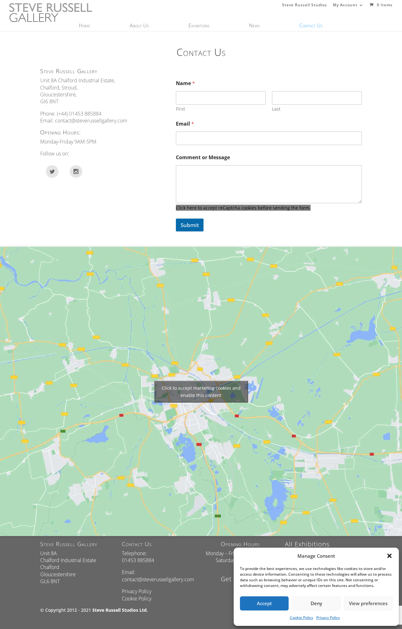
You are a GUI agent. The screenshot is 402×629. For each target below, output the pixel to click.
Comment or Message (203, 157)
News (254, 26)
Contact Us (311, 26)
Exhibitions (198, 26)
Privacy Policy (328, 617)
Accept (264, 603)
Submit (190, 225)
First (180, 108)
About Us (139, 26)
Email (185, 124)
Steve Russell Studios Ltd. (120, 610)
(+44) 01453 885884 (79, 113)
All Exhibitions (307, 544)
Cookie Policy (301, 617)
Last (276, 108)
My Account (345, 5)
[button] (389, 556)
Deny (316, 603)
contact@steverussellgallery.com (91, 120)
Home (84, 26)
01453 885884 (138, 560)
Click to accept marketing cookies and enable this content (201, 391)
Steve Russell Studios (304, 5)
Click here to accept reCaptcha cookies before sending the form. (243, 208)
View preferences (368, 603)
